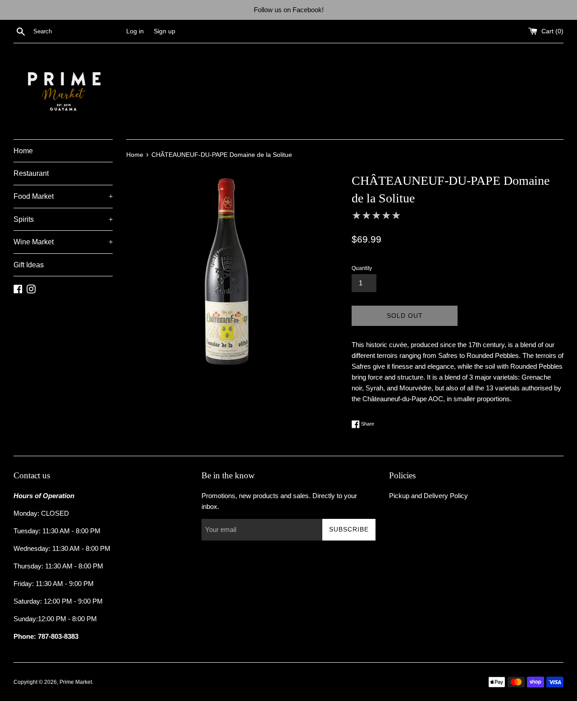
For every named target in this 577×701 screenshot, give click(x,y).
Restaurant (31, 173)
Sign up (164, 31)
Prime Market (76, 682)
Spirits (63, 219)
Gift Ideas (29, 265)
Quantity (362, 268)
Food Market (63, 196)
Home (23, 151)
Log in (135, 31)
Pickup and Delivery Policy (428, 495)
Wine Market (63, 242)
